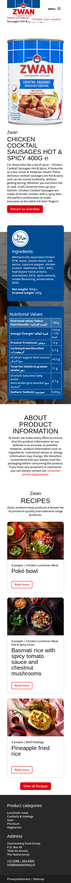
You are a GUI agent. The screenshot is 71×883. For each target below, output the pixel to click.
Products (24, 18)
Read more (22, 584)
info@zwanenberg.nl (21, 864)
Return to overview (25, 209)
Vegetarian (14, 827)
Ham (10, 820)
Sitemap (38, 879)
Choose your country (46, 19)
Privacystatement (18, 879)
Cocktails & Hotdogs (20, 816)
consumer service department (41, 472)
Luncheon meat (17, 813)
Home (11, 18)
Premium (13, 824)
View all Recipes (35, 786)
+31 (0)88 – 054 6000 (20, 861)
